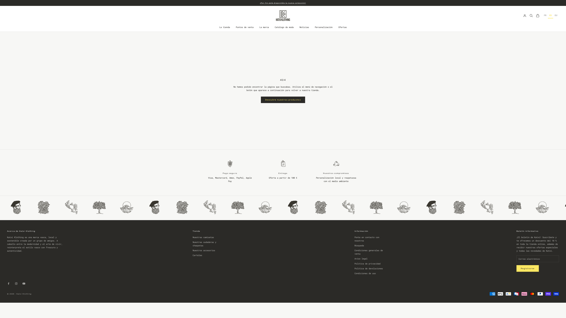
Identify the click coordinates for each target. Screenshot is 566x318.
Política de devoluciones (368, 268)
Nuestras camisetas (203, 237)
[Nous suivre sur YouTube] (23, 283)
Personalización (324, 27)
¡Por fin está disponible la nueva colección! (283, 3)
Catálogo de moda (284, 27)
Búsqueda (359, 245)
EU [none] (556, 15)
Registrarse (528, 268)
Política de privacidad (367, 263)
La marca (264, 27)
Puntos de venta (245, 27)
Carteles (197, 255)
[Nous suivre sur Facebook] (8, 283)
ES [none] (550, 15)
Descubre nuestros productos (283, 99)
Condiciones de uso (365, 273)
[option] (545, 15)
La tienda (224, 27)
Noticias (304, 27)
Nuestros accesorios (204, 250)
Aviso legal (360, 258)
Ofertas (342, 27)
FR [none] (545, 15)
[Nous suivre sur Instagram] (16, 283)
